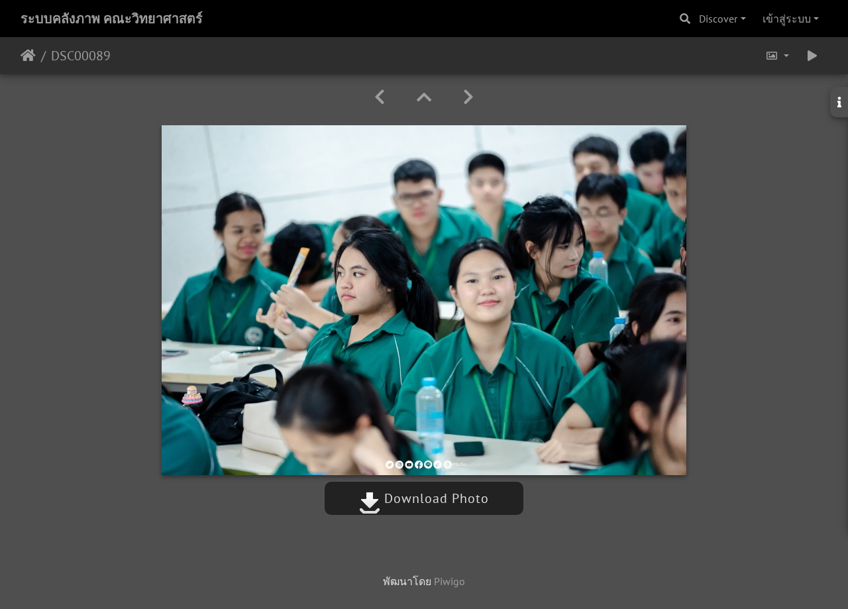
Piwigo (449, 581)
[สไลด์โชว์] (812, 55)
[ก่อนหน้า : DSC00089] (379, 97)
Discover (718, 18)
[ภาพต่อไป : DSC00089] (468, 97)
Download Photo (434, 498)
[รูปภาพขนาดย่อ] (424, 97)
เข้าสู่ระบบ (787, 18)
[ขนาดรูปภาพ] (777, 55)
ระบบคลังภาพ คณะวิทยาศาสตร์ (112, 18)
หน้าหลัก (28, 56)
